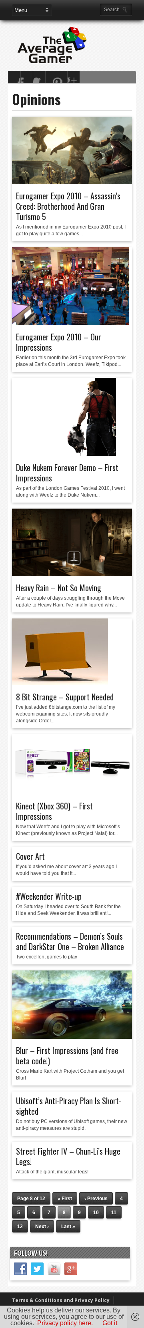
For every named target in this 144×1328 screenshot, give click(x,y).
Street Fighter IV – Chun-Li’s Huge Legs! (68, 1156)
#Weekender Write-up (49, 896)
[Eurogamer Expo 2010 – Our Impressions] (70, 323)
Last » (68, 1226)
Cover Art (30, 856)
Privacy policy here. (65, 1323)
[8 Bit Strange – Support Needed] (60, 683)
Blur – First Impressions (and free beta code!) (67, 1055)
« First (65, 1198)
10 (96, 1212)
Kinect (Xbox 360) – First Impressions (54, 811)
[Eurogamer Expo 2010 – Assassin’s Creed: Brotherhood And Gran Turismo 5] (72, 182)
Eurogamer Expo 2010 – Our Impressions (58, 342)
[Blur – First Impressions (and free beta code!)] (72, 1037)
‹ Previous (96, 1198)
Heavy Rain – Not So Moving (58, 588)
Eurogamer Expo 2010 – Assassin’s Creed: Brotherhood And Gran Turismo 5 (68, 206)
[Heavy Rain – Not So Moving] (72, 574)
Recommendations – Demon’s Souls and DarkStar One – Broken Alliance (70, 941)
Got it (109, 1323)
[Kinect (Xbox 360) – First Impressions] (72, 792)
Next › (42, 1226)
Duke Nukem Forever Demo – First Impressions (67, 472)
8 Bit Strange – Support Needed (65, 697)
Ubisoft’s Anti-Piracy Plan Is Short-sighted (68, 1106)
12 (20, 1226)
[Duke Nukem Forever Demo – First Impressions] (64, 454)
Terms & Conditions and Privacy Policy (61, 1300)
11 (113, 1212)
